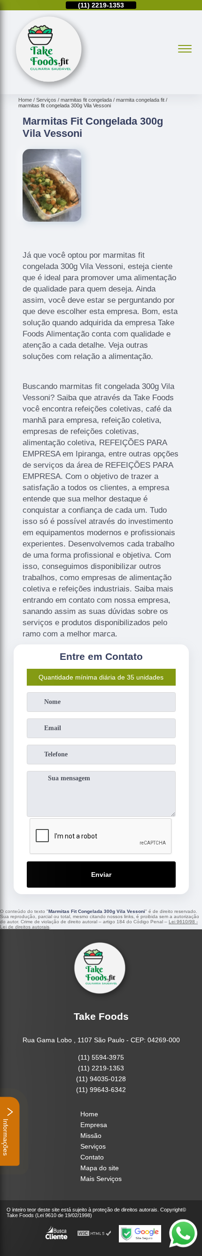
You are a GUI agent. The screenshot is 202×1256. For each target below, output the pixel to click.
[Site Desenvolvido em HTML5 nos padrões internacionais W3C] (94, 1233)
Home (89, 1114)
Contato (92, 1157)
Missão (90, 1135)
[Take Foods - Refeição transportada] (50, 89)
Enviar (101, 874)
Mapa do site (99, 1168)
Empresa (93, 1125)
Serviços (93, 1146)
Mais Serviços (101, 1178)
